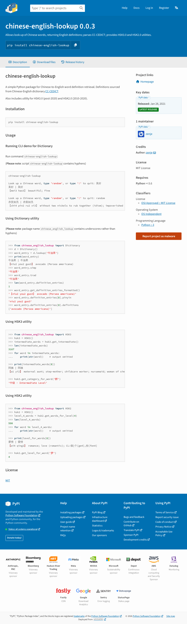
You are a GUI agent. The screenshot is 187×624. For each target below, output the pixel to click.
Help (124, 8)
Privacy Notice (163, 527)
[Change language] (177, 8)
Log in (149, 8)
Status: (22, 529)
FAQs (63, 535)
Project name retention (67, 528)
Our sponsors (99, 535)
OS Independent (151, 214)
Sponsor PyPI (131, 535)
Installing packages (70, 512)
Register (164, 8)
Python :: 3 (147, 225)
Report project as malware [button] (158, 236)
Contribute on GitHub (131, 523)
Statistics (97, 526)
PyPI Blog (97, 512)
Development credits (135, 540)
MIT (7, 481)
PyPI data (143, 97)
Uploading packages (71, 517)
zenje (149, 153)
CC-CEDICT (51, 91)
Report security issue (167, 517)
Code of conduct (164, 522)
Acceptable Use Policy (163, 533)
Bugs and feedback (134, 517)
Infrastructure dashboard (99, 519)
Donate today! (14, 537)
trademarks (79, 616)
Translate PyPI (131, 530)
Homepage (147, 82)
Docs (136, 8)
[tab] (17, 62)
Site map (170, 616)
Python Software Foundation (21, 515)
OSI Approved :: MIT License (158, 203)
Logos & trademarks (103, 530)
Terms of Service (164, 512)
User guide (66, 522)
